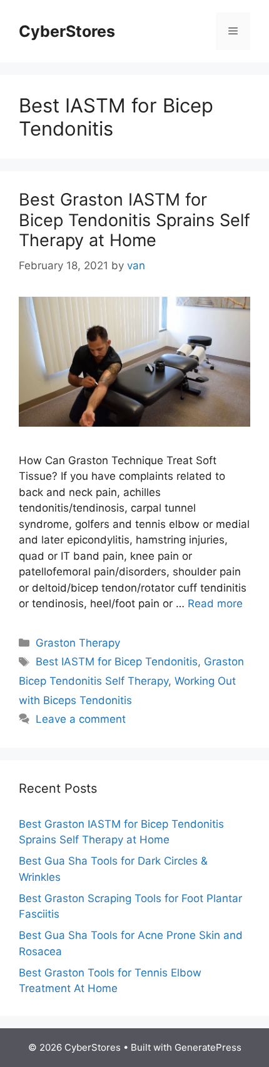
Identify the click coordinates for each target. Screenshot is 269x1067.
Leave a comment (81, 719)
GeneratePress (208, 1047)
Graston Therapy (78, 643)
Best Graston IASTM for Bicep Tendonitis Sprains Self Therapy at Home (134, 220)
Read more (215, 603)
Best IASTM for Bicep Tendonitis (117, 661)
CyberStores (67, 31)
